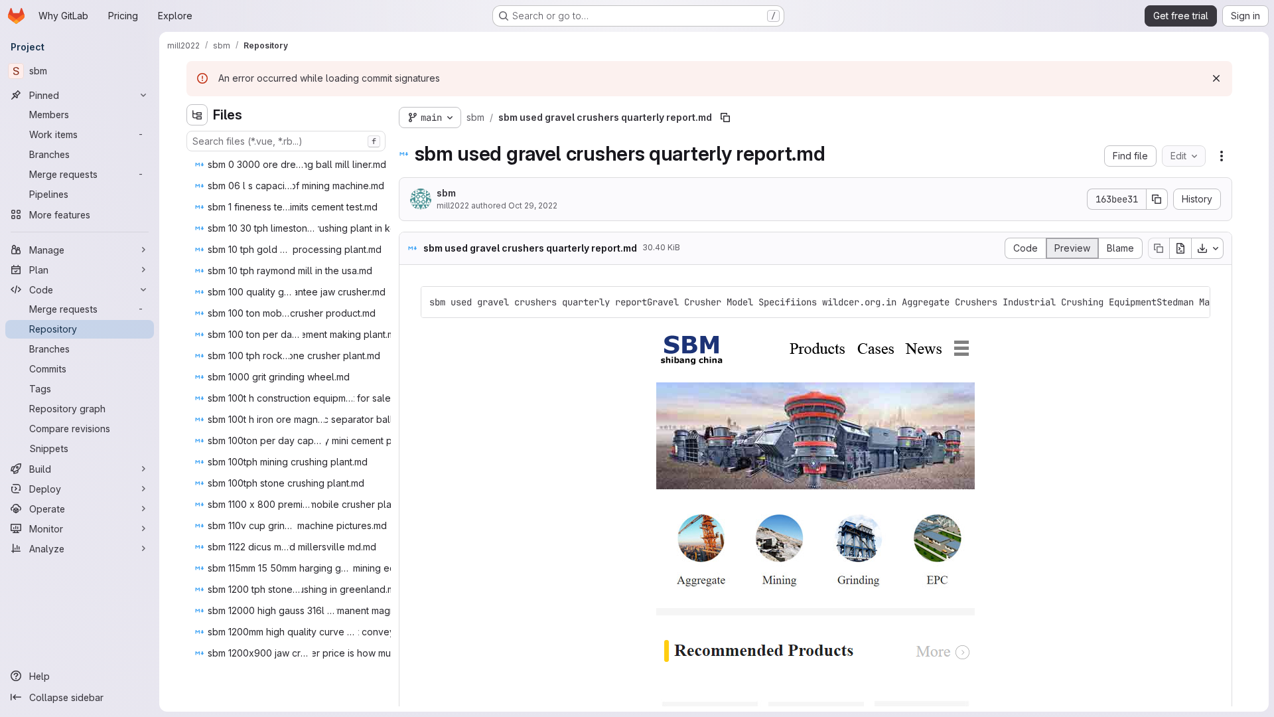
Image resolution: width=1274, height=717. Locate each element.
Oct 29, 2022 (532, 205)
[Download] (1208, 248)
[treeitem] (294, 164)
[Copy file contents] (1158, 248)
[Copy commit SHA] (1157, 199)
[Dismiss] (1216, 78)
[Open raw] (1180, 248)
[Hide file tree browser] (197, 114)
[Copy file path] (725, 117)
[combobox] (286, 141)
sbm (446, 193)
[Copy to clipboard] (1194, 302)
